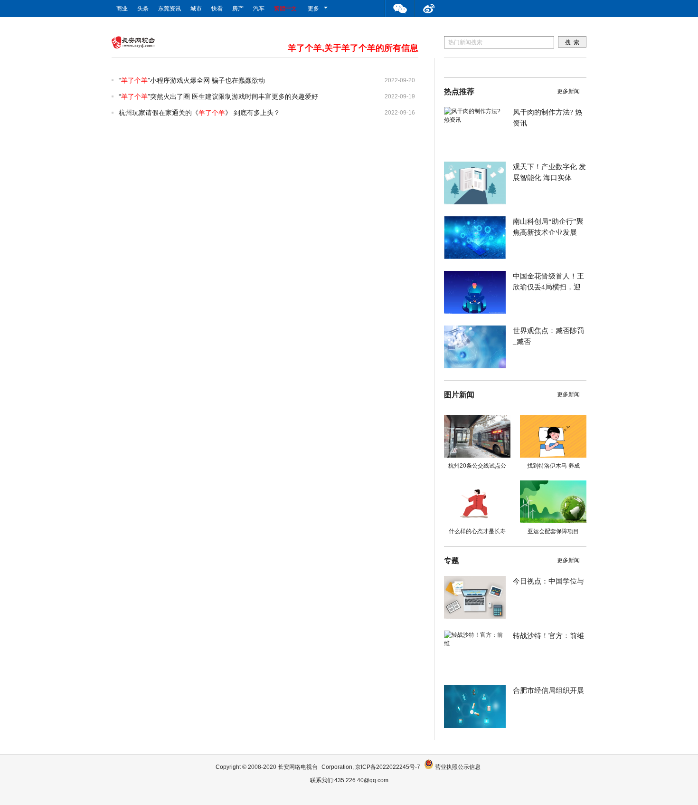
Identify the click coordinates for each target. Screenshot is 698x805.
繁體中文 (285, 8)
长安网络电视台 (298, 767)
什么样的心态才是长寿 (477, 531)
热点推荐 (459, 91)
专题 (451, 560)
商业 (122, 8)
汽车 (258, 8)
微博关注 (429, 8)
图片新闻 (459, 395)
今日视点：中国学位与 (548, 581)
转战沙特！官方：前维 (548, 636)
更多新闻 (568, 91)
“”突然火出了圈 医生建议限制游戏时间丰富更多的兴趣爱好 (218, 96)
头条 (143, 8)
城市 (196, 8)
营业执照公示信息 (457, 767)
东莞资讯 (169, 8)
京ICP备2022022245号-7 (387, 767)
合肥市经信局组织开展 (548, 690)
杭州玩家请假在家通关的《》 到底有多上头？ (199, 112)
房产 (238, 8)
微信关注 (400, 8)
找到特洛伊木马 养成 (553, 465)
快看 (217, 8)
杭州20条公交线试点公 (477, 465)
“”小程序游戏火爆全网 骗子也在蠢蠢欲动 (192, 80)
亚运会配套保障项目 (553, 531)
